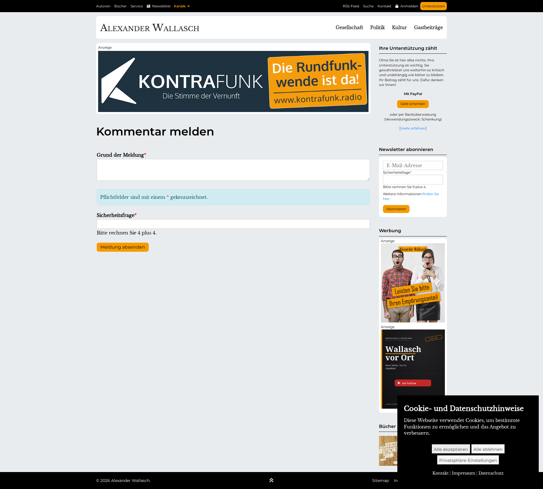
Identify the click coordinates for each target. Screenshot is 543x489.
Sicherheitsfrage (117, 215)
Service (137, 6)
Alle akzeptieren (451, 449)
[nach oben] (271, 480)
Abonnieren (396, 209)
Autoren (103, 6)
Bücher (120, 6)
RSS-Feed (351, 6)
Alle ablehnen (488, 449)
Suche (368, 6)
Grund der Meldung (121, 155)
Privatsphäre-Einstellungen (468, 460)
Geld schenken (412, 104)
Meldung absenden (122, 247)
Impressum (463, 473)
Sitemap (380, 480)
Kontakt (384, 6)
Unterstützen (433, 6)
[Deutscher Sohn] (389, 451)
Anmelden (409, 6)
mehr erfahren (413, 128)
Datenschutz (491, 473)
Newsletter (161, 6)
